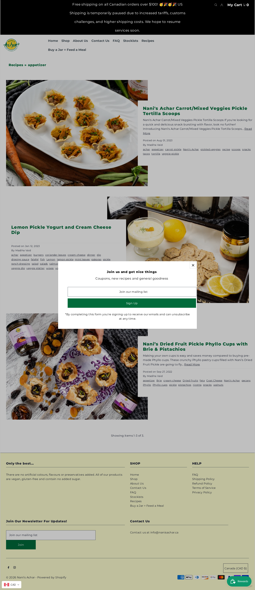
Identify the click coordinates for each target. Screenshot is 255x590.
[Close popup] (193, 265)
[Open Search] (216, 4)
